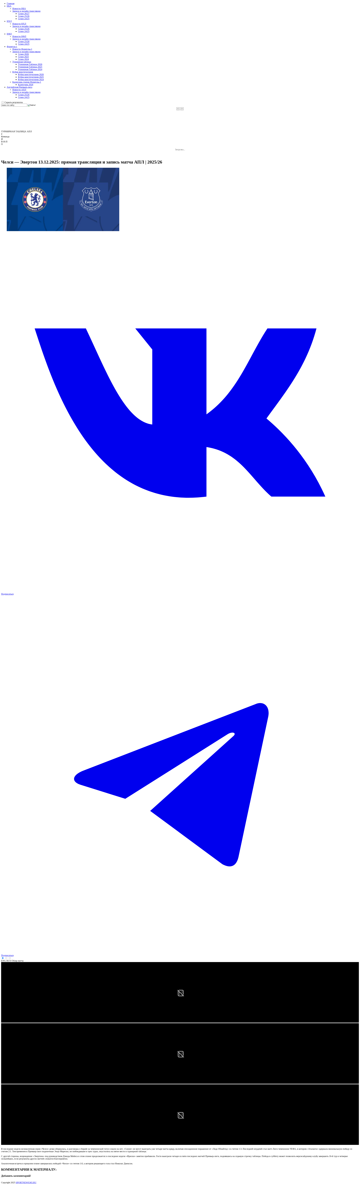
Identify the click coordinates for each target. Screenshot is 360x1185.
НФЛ (9, 34)
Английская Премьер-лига (19, 87)
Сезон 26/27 (23, 13)
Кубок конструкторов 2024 (31, 79)
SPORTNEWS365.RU (26, 1182)
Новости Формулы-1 (22, 49)
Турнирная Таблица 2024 (30, 69)
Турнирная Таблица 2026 (30, 64)
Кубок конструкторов (22, 72)
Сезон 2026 (23, 54)
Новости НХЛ (19, 24)
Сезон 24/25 (23, 18)
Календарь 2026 (25, 84)
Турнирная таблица (21, 62)
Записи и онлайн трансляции (26, 11)
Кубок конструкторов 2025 (31, 77)
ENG (3, 961)
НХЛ (9, 21)
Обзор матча (17, 961)
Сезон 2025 (23, 56)
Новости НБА (19, 8)
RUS (8, 961)
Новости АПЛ (19, 89)
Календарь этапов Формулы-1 (26, 82)
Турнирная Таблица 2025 (30, 67)
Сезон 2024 (23, 59)
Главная (10, 3)
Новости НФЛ (19, 36)
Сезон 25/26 (23, 16)
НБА (9, 6)
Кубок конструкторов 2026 (31, 74)
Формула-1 (12, 46)
